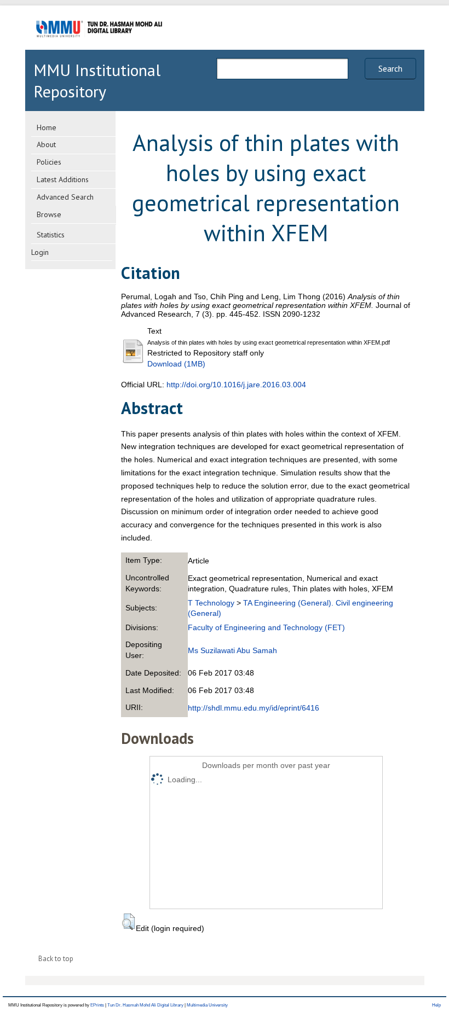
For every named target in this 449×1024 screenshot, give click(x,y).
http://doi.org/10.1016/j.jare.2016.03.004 (236, 384)
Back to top (55, 958)
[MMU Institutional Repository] (99, 48)
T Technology (211, 602)
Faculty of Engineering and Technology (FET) (266, 627)
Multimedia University (207, 1005)
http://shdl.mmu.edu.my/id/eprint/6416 (253, 707)
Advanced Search (65, 197)
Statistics (51, 235)
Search (390, 68)
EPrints (97, 1005)
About (46, 144)
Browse (49, 214)
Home (46, 127)
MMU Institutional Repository (96, 80)
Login (40, 252)
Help (436, 1005)
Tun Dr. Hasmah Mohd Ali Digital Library (145, 1005)
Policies (49, 162)
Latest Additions (63, 179)
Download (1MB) (176, 363)
